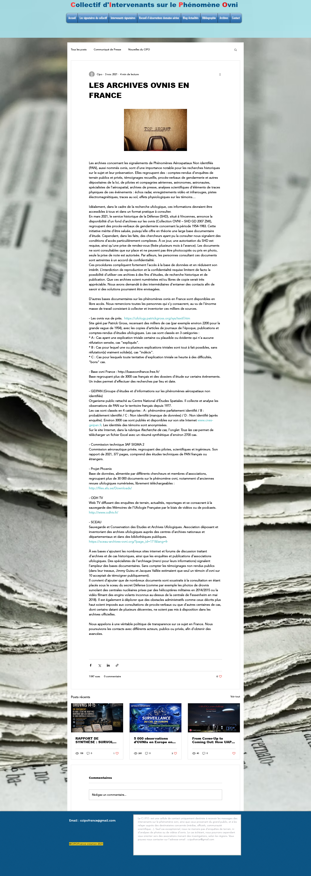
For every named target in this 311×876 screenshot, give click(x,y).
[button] (235, 49)
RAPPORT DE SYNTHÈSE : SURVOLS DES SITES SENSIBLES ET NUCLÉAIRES (95, 740)
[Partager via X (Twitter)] (99, 665)
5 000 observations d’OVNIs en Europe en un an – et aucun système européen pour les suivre (154, 740)
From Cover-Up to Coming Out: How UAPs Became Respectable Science (213, 740)
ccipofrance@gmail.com (98, 820)
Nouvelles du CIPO (139, 49)
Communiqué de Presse (107, 49)
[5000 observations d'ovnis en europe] (156, 717)
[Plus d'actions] (220, 74)
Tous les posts (79, 49)
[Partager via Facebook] (90, 665)
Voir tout (235, 696)
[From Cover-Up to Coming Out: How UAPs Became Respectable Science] (214, 717)
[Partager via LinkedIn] (108, 665)
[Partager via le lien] (117, 665)
